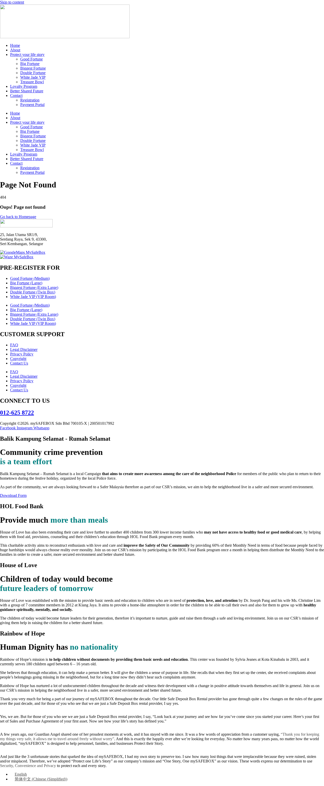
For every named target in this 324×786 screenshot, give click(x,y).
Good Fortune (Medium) (30, 278)
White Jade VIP (33, 77)
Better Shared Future (26, 91)
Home (15, 45)
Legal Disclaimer (23, 349)
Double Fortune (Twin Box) (32, 292)
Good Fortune (31, 59)
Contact (16, 95)
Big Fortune (29, 63)
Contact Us (19, 363)
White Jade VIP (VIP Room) (33, 296)
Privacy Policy (21, 354)
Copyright (18, 358)
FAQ (14, 345)
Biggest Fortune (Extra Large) (34, 287)
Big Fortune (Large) (26, 283)
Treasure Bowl (32, 82)
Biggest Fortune (33, 68)
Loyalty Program (23, 86)
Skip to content (12, 2)
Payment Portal (32, 104)
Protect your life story (27, 54)
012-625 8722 (17, 412)
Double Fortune (33, 73)
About (15, 50)
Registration (29, 100)
